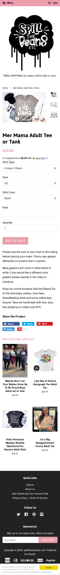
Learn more (46, 572)
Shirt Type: (8, 162)
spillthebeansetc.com (35, 550)
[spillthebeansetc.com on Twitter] (18, 514)
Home (5, 87)
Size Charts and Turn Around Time (30, 493)
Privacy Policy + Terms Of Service (30, 498)
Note (5, 207)
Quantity (7, 222)
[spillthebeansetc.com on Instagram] (42, 514)
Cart (55, 2)
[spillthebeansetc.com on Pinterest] (34, 514)
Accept (49, 567)
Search (30, 484)
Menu (10, 2)
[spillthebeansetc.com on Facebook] (26, 514)
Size (5, 177)
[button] (30, 158)
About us (30, 489)
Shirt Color (8, 192)
